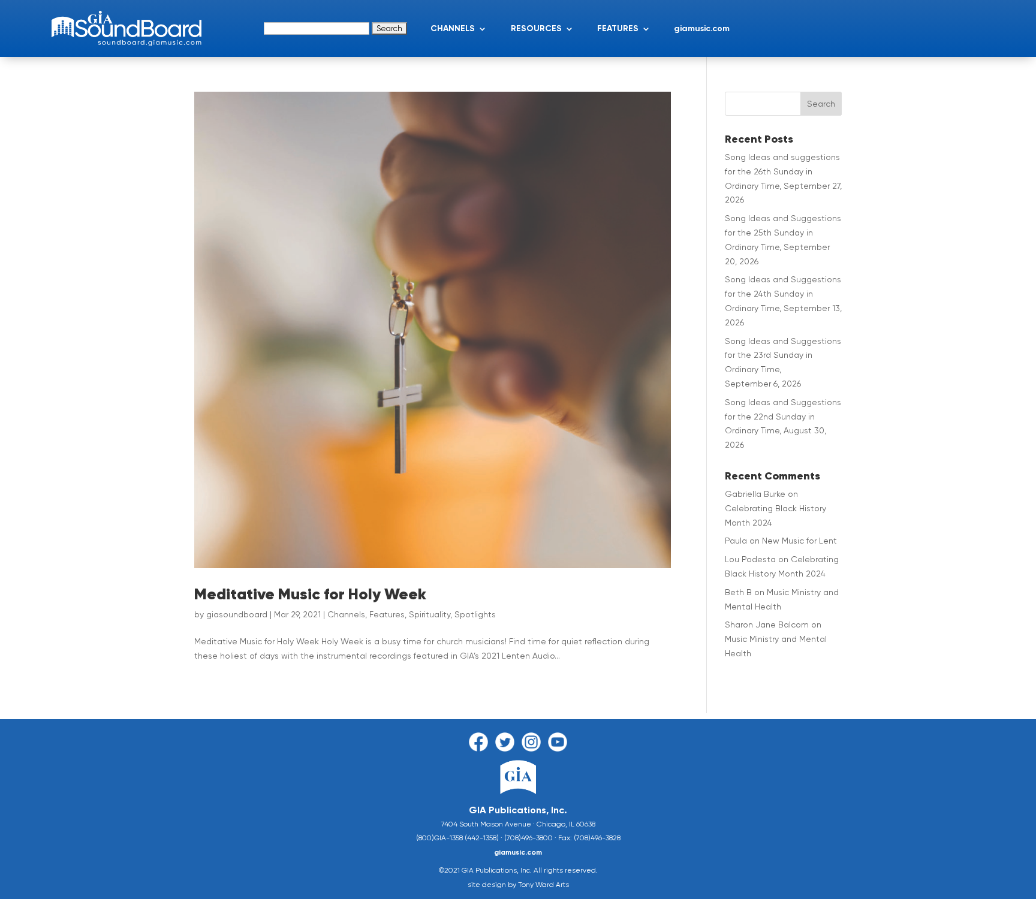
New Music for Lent (799, 540)
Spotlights (475, 614)
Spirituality (429, 614)
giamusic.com (702, 28)
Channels (346, 614)
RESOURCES (536, 28)
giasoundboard (236, 614)
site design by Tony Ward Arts (518, 884)
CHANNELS (452, 28)
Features (387, 614)
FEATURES (618, 28)
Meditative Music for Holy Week (310, 594)
